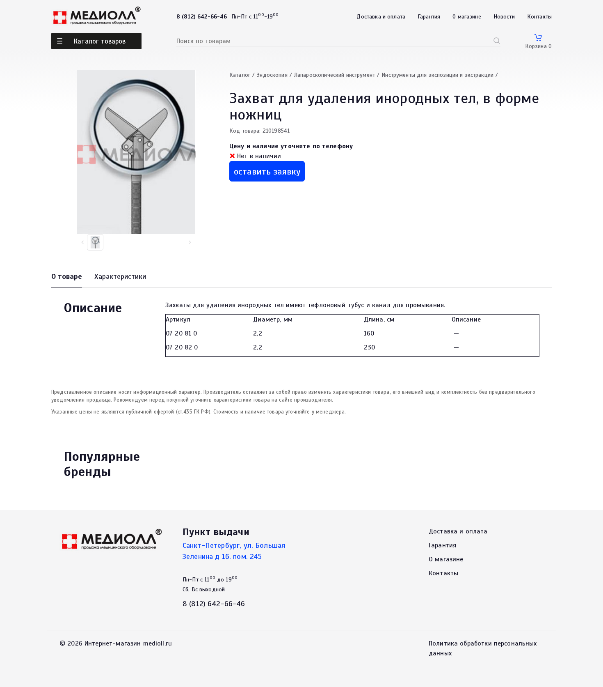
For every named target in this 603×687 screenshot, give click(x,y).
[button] (189, 242)
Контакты (539, 16)
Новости (504, 16)
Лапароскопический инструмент (334, 74)
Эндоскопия (272, 74)
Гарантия (429, 16)
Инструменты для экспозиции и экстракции (437, 74)
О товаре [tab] (66, 276)
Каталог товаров (100, 41)
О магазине (466, 16)
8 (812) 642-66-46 (214, 603)
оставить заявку (267, 171)
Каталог (239, 74)
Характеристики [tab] (120, 276)
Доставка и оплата (380, 16)
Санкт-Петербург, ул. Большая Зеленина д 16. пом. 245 (234, 551)
